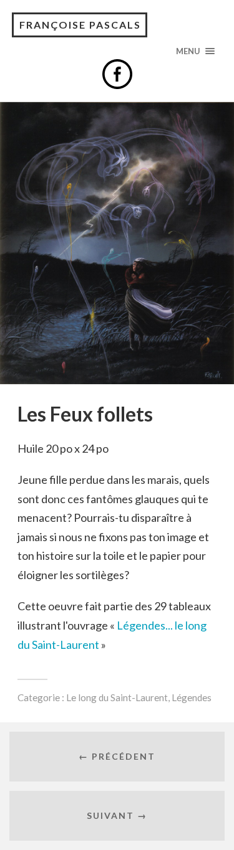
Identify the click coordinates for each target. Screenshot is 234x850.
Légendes (192, 697)
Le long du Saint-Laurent (117, 697)
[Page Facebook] (117, 74)
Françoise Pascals (80, 25)
